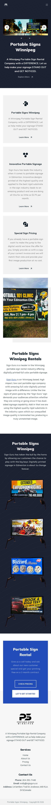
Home (25, 755)
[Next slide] (44, 27)
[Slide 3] (29, 38)
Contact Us (25, 765)
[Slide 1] (21, 38)
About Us (25, 758)
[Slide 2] (25, 38)
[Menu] (47, 5)
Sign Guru (11, 379)
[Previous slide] (7, 27)
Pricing (25, 762)
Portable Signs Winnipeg (17, 802)
